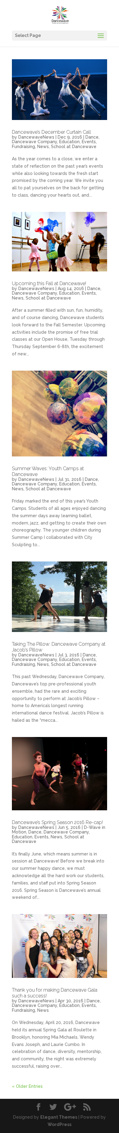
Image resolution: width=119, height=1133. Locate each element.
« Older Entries (27, 1086)
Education (69, 141)
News (43, 146)
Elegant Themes (58, 1117)
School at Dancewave (73, 146)
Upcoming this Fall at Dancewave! (49, 283)
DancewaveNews (36, 137)
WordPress (59, 1124)
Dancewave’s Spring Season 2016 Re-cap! (57, 822)
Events (89, 141)
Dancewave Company (34, 141)
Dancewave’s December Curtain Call (51, 132)
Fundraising (23, 146)
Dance (92, 137)
